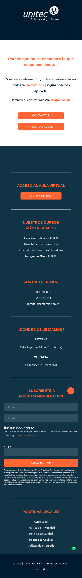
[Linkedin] (48, 158)
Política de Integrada (41, 545)
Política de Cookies (41, 539)
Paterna (41, 339)
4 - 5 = (7, 446)
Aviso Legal (41, 521)
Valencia (41, 357)
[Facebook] (35, 158)
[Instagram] (22, 158)
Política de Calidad (41, 533)
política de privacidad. (27, 435)
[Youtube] (60, 158)
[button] (65, 33)
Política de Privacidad (41, 527)
